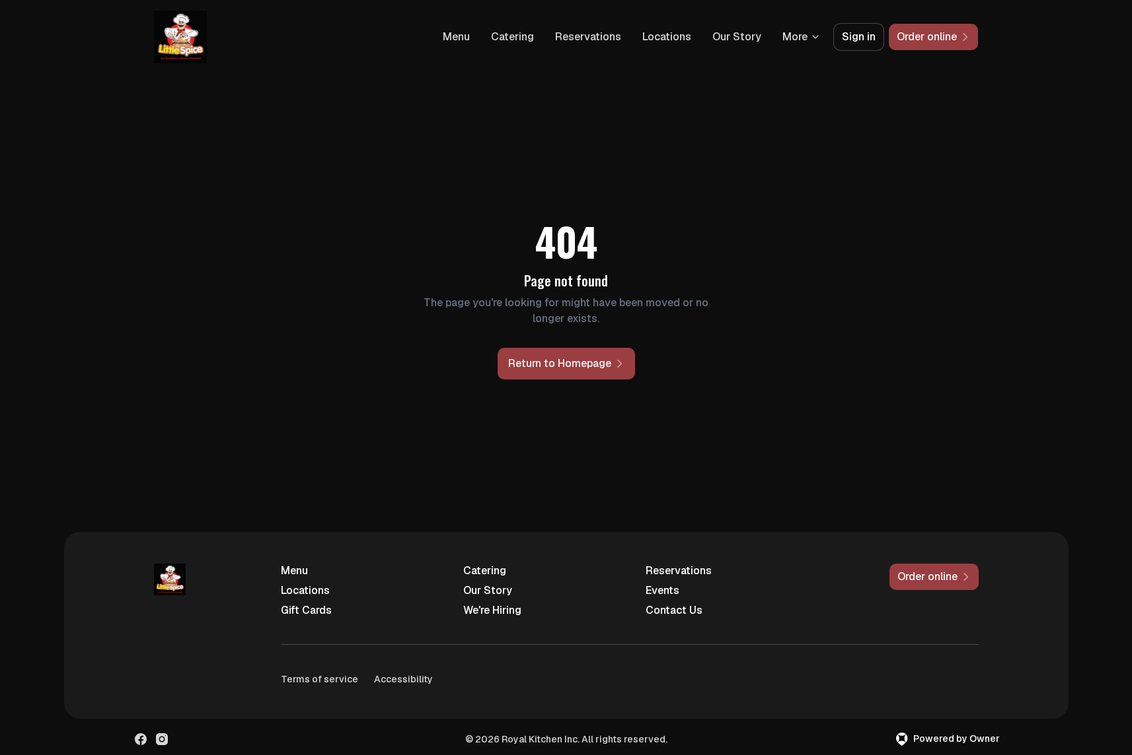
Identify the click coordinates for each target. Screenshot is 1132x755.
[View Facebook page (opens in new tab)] (141, 739)
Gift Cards (306, 610)
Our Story (736, 37)
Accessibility (403, 679)
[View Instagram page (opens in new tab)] (162, 739)
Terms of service (319, 679)
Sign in (859, 37)
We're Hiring (492, 610)
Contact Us (674, 610)
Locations (666, 37)
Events (662, 590)
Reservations (588, 37)
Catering (512, 37)
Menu (456, 37)
